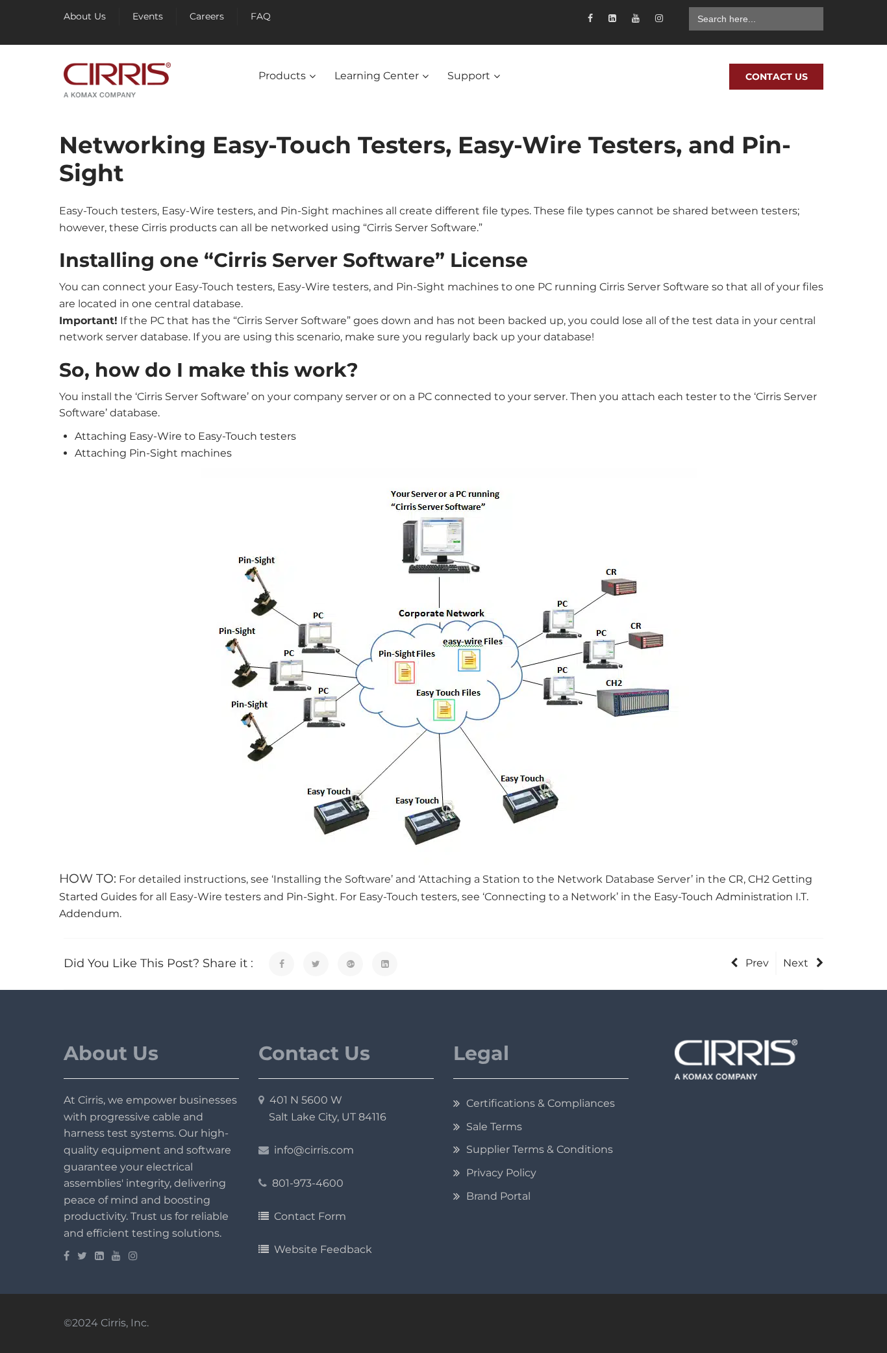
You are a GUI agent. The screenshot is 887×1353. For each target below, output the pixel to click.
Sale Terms (494, 1126)
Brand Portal (498, 1196)
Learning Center (376, 76)
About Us (85, 16)
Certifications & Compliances (540, 1103)
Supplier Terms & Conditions (539, 1149)
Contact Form (307, 1216)
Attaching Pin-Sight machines (153, 453)
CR (736, 879)
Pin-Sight (310, 897)
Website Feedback (320, 1249)
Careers (207, 16)
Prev (757, 963)
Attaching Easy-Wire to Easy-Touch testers (185, 436)
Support (468, 76)
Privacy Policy (501, 1173)
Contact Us (776, 76)
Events (147, 16)
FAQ (261, 16)
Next (795, 963)
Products (282, 76)
